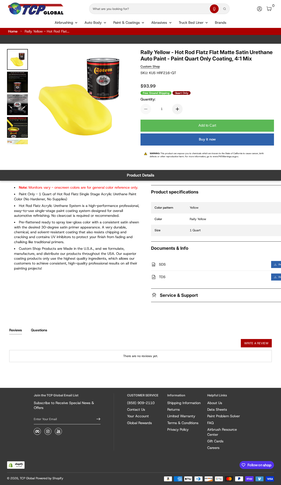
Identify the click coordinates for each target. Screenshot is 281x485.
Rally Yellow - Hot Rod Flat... (47, 31)
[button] (214, 8)
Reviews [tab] (15, 330)
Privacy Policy (178, 429)
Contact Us (136, 409)
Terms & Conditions (182, 423)
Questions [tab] (39, 330)
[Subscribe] (97, 419)
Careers (213, 447)
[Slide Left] (40, 96)
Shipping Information (184, 403)
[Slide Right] (117, 96)
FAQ (210, 423)
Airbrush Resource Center (222, 432)
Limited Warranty (181, 416)
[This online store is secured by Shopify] (16, 465)
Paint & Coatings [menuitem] (126, 22)
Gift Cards (215, 441)
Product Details (140, 175)
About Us (214, 403)
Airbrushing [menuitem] (64, 22)
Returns (173, 409)
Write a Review (256, 343)
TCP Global (27, 478)
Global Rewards (139, 423)
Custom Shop (150, 66)
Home (13, 31)
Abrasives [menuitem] (159, 22)
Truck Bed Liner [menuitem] (191, 22)
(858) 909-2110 (141, 403)
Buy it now (207, 139)
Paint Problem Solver (223, 416)
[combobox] (148, 9)
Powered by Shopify (49, 478)
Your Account (138, 416)
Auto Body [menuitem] (93, 22)
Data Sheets (217, 409)
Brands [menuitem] (220, 22)
